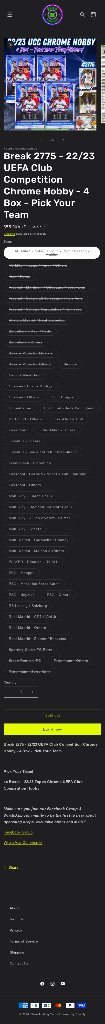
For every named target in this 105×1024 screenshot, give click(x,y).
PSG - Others (61, 595)
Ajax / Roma (22, 277)
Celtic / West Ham (27, 376)
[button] (9, 14)
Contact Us (19, 963)
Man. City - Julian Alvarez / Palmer (42, 519)
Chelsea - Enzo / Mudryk (33, 387)
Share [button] (14, 867)
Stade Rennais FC (27, 661)
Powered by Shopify (72, 1014)
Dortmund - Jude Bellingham (72, 409)
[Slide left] (41, 139)
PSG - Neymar (24, 595)
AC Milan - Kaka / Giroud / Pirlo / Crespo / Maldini (52, 254)
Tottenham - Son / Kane (32, 672)
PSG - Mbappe (24, 574)
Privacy (16, 930)
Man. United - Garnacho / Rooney (41, 541)
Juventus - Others (27, 442)
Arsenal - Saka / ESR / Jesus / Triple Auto (48, 299)
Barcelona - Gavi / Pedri (33, 332)
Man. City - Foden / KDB (33, 497)
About (15, 908)
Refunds (17, 919)
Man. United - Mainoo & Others (39, 552)
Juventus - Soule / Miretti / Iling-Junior (45, 453)
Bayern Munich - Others (32, 365)
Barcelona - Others (28, 343)
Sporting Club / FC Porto (33, 650)
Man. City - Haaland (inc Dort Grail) (43, 508)
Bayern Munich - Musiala (33, 354)
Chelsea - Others (26, 398)
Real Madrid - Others (30, 628)
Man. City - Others (28, 530)
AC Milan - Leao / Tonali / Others (40, 266)
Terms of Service (24, 941)
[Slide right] (63, 139)
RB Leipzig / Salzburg (30, 606)
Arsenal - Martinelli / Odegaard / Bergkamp (49, 288)
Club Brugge (65, 398)
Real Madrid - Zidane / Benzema (40, 639)
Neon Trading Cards (44, 1014)
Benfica (73, 365)
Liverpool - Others (27, 486)
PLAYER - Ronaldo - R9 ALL (36, 563)
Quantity (10, 682)
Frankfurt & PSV (71, 420)
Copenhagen (22, 409)
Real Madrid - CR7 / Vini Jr (35, 617)
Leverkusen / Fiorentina (32, 464)
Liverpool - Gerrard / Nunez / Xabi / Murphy (50, 475)
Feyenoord (21, 431)
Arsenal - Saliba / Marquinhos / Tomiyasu (48, 310)
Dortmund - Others (28, 420)
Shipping (9, 233)
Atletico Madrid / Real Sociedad (39, 321)
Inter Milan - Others (61, 431)
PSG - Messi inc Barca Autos (37, 585)
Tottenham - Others (73, 661)
